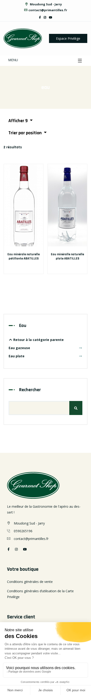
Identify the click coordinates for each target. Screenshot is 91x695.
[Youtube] (51, 17)
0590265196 (23, 531)
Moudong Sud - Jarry (45, 4)
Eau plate (16, 356)
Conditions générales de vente (30, 581)
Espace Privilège (68, 38)
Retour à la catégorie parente (38, 339)
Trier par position (25, 133)
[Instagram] (45, 17)
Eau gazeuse (19, 348)
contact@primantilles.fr (47, 10)
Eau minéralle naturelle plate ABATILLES (67, 256)
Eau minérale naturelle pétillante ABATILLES (23, 256)
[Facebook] (39, 17)
